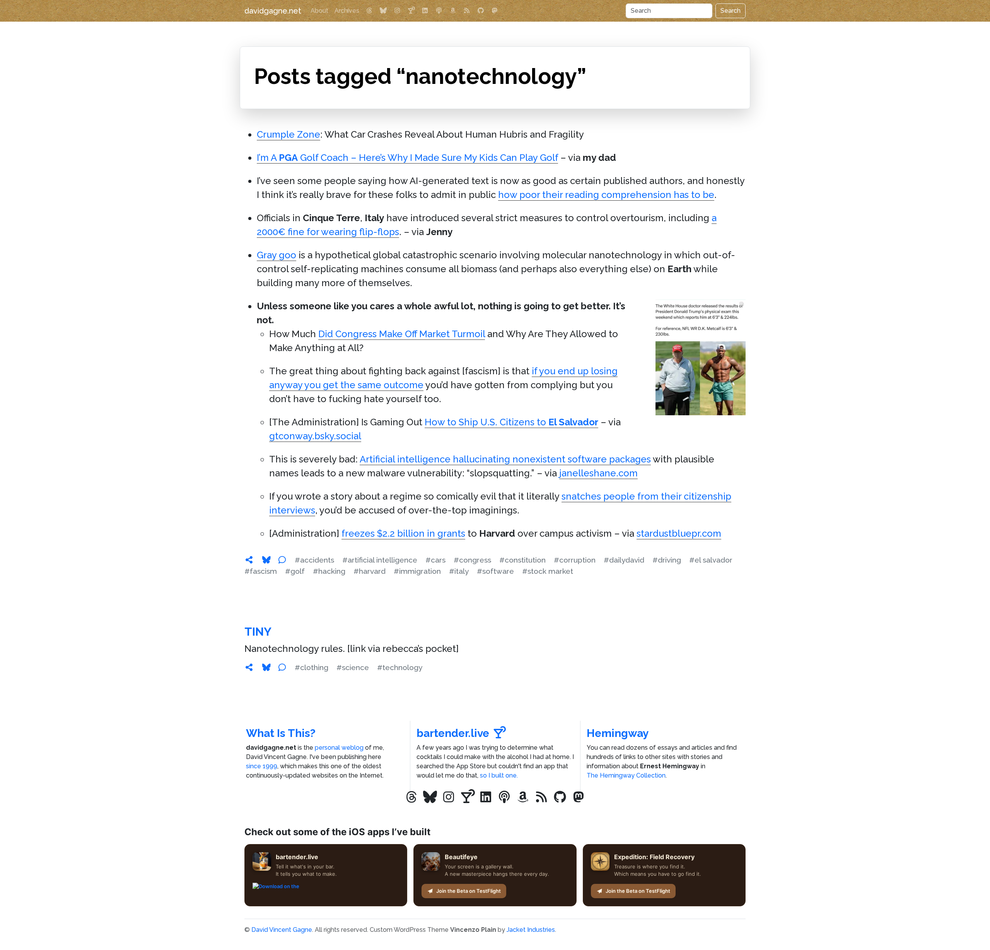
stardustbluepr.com (679, 533)
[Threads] (369, 11)
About (319, 10)
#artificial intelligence (379, 560)
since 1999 (261, 766)
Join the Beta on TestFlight (468, 891)
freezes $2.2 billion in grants (403, 533)
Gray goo (276, 255)
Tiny (257, 631)
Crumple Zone (288, 134)
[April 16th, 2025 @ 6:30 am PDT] (249, 560)
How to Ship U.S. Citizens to (511, 422)
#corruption (575, 560)
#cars (435, 560)
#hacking (329, 571)
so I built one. (499, 775)
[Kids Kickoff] (439, 11)
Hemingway (618, 733)
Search (730, 10)
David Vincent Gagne (281, 929)
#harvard (369, 571)
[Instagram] (397, 11)
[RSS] (467, 11)
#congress (472, 560)
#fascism (260, 571)
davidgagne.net (272, 10)
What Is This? (281, 733)
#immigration (417, 571)
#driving (666, 560)
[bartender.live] (411, 11)
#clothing (311, 667)
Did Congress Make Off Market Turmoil (401, 333)
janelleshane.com (598, 473)
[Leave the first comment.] (282, 560)
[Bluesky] (383, 11)
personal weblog (339, 747)
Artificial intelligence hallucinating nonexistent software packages (505, 459)
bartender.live (452, 733)
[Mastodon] (495, 11)
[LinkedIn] (425, 11)
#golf (295, 571)
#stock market (547, 571)
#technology (399, 667)
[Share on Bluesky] (266, 560)
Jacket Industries (531, 929)
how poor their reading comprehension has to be (606, 194)
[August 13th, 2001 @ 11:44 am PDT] (249, 667)
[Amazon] (453, 11)
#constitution (522, 560)
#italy (459, 571)
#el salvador (710, 560)
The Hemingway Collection (626, 775)
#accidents (314, 560)
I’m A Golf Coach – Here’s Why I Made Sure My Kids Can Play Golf (407, 157)
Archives (347, 10)
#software (495, 571)
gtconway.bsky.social (315, 436)
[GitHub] (481, 11)
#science (352, 667)
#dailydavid (624, 560)
